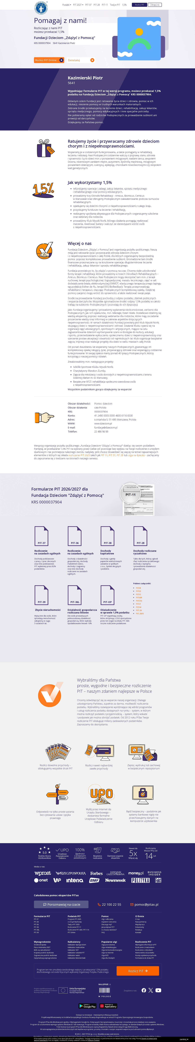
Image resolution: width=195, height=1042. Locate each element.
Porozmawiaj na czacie (63, 904)
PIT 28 (120, 455)
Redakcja (138, 930)
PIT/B (138, 588)
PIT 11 (104, 455)
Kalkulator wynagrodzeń (77, 945)
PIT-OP (107, 602)
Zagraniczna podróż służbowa (45, 955)
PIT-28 (97, 4)
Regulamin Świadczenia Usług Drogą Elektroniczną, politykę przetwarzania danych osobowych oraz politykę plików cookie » (114, 1036)
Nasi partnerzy (140, 922)
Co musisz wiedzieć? (109, 930)
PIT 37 (112, 455)
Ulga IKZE (105, 955)
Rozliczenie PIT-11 (74, 927)
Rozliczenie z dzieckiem (144, 950)
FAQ (103, 932)
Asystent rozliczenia (108, 922)
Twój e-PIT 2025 (74, 924)
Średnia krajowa (40, 945)
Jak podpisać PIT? (107, 927)
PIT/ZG (139, 600)
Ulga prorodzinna (108, 945)
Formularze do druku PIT (144, 958)
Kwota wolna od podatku (144, 953)
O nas (137, 919)
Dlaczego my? (106, 924)
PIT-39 (41, 602)
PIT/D (138, 591)
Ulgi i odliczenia (107, 919)
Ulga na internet (107, 953)
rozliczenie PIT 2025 (79, 455)
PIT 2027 (77, 4)
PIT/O (138, 594)
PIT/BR (139, 597)
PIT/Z (138, 604)
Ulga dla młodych (108, 958)
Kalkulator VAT (73, 950)
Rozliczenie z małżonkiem (144, 947)
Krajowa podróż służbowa (44, 953)
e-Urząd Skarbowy (75, 922)
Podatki (65, 4)
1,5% (124, 4)
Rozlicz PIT (139, 4)
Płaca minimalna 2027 (42, 947)
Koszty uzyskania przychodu (145, 955)
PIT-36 (75, 543)
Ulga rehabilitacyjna (108, 947)
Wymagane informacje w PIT (145, 945)
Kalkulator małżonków (76, 947)
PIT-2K (139, 610)
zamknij (183, 1039)
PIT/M (138, 607)
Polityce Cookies (93, 1040)
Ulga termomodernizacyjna (111, 950)
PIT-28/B (140, 613)
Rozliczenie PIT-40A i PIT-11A (78, 930)
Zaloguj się (154, 4)
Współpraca (139, 924)
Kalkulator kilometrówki (76, 958)
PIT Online (71, 932)
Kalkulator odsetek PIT (76, 953)
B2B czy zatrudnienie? (42, 950)
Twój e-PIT (115, 4)
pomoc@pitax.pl (146, 904)
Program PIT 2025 (74, 919)
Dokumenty (139, 927)
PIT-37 (88, 4)
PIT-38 (107, 543)
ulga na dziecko (136, 455)
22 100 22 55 (111, 904)
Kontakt (138, 932)
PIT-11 (105, 4)
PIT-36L (74, 602)
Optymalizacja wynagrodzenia (45, 958)
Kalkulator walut (74, 955)
